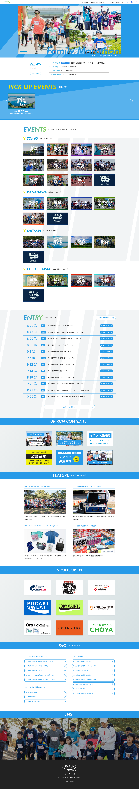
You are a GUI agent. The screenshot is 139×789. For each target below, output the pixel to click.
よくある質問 (111, 2)
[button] (8, 101)
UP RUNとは (84, 2)
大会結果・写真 (94, 2)
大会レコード (103, 2)
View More (35, 74)
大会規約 (72, 777)
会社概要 (78, 777)
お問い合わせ (119, 2)
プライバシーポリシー (63, 777)
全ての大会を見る (105, 317)
